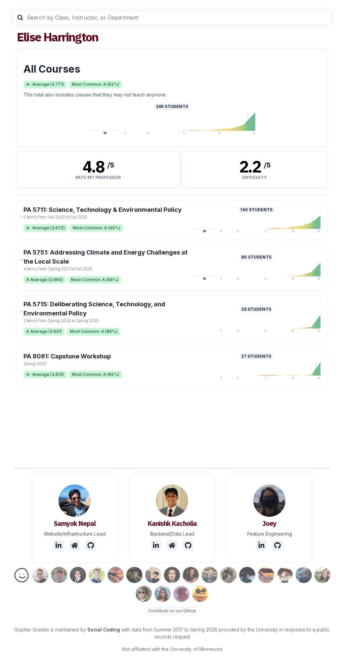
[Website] (74, 545)
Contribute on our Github (172, 610)
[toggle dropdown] (21, 217)
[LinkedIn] (58, 545)
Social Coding (103, 629)
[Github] (90, 545)
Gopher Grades (31, 629)
